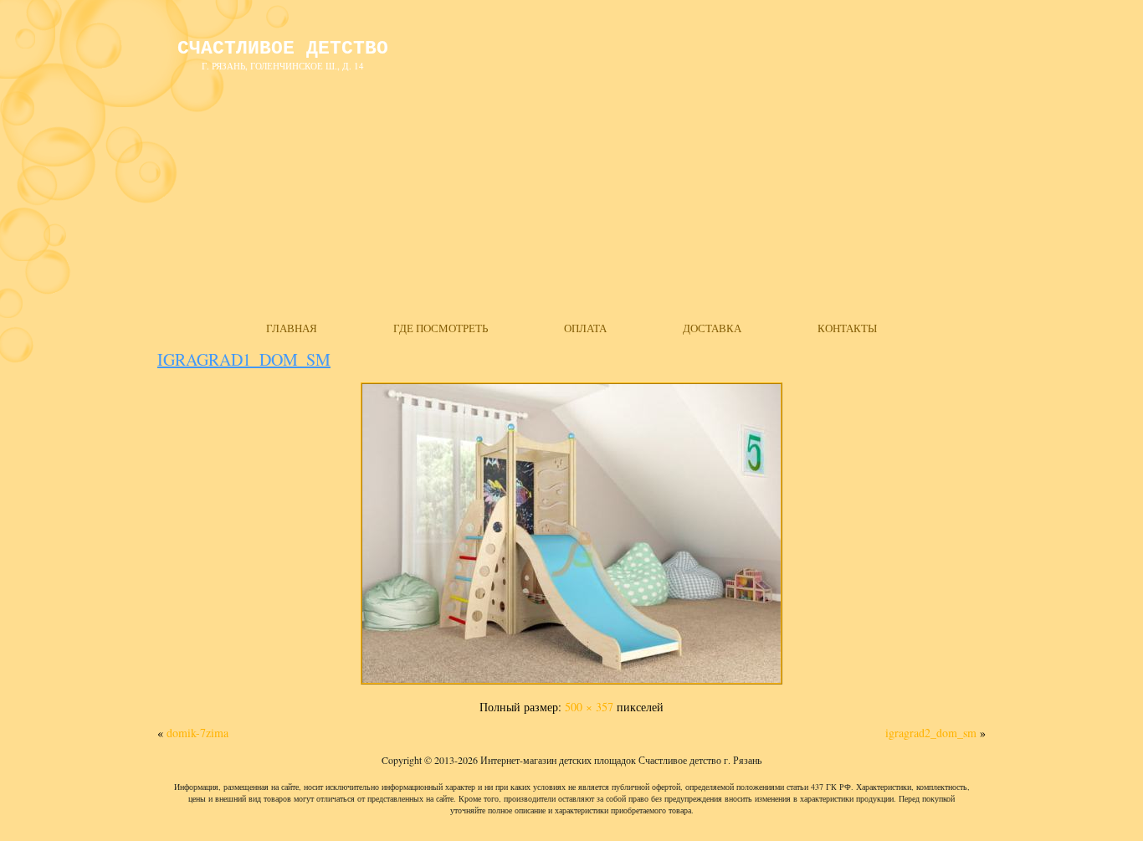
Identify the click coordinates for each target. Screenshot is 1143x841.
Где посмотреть (440, 328)
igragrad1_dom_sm (244, 359)
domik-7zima (197, 733)
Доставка (712, 328)
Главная (291, 328)
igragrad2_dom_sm (930, 733)
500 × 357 (589, 707)
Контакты (847, 328)
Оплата (585, 328)
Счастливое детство (282, 48)
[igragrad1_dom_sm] (571, 684)
